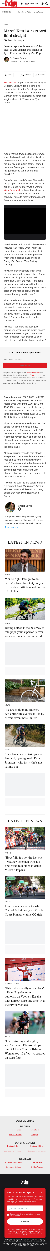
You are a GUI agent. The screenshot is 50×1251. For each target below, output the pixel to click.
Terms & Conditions (22, 1233)
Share (10, 75)
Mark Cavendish (12, 190)
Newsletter (41, 75)
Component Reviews (13, 1167)
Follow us (27, 75)
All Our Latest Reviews (13, 1162)
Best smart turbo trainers (13, 1151)
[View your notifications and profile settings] (21, 3)
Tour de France (15, 1130)
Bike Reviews (37, 1162)
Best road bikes (13, 1146)
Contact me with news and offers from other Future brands (25, 1214)
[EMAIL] (20, 509)
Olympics (34, 1135)
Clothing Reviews (37, 1167)
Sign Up (25, 1221)
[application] (25, 220)
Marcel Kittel (10, 82)
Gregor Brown (19, 58)
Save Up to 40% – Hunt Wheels (30, 12)
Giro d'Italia (35, 1130)
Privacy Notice (35, 375)
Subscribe (34, 3)
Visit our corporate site (37, 1241)
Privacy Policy (33, 1231)
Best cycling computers (37, 1151)
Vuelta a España (15, 1135)
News (6, 25)
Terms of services (33, 373)
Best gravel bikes (36, 1146)
